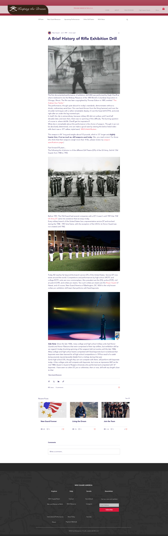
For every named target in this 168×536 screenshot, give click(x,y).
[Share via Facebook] (49, 381)
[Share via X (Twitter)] (54, 381)
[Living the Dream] (84, 410)
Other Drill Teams (88, 19)
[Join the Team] (116, 410)
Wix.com (96, 531)
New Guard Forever (49, 421)
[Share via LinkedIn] (58, 381)
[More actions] (119, 33)
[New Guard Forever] (52, 410)
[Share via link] (63, 381)
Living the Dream (79, 421)
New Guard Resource (53, 19)
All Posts (40, 19)
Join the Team (109, 421)
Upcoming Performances (72, 19)
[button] (163, 8)
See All (127, 398)
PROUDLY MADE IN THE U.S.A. (83, 8)
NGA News (101, 19)
